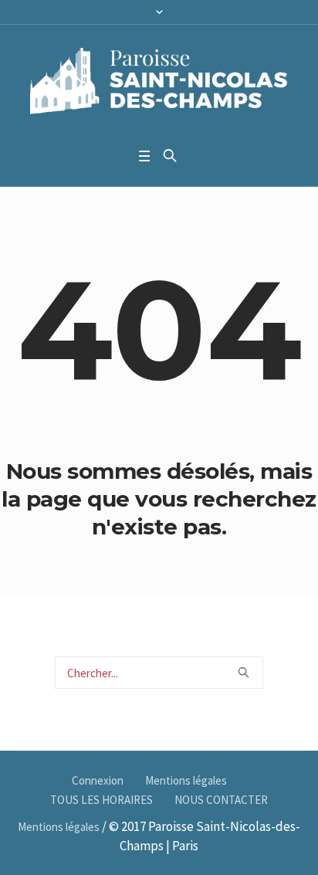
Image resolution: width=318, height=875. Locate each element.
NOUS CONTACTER (221, 799)
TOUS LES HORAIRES (101, 799)
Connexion (97, 780)
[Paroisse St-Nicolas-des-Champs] (159, 82)
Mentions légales (186, 780)
